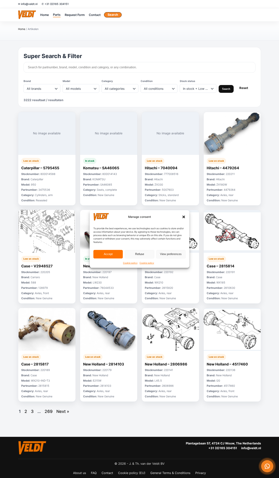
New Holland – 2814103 (103, 364)
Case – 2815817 (35, 364)
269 (49, 411)
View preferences (171, 254)
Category (107, 81)
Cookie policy (130, 262)
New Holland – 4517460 (227, 364)
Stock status (187, 81)
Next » (62, 411)
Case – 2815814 (220, 266)
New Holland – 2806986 (166, 364)
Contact (95, 15)
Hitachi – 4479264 (223, 168)
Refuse (139, 254)
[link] (47, 159)
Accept (108, 254)
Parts (57, 14)
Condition (147, 81)
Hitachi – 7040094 (161, 168)
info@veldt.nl (251, 448)
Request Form (75, 15)
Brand (27, 81)
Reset (243, 88)
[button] (184, 217)
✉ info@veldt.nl (27, 4)
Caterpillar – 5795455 (40, 168)
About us (79, 473)
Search (113, 15)
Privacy (200, 473)
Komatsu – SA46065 (101, 168)
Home (44, 15)
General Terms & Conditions (170, 473)
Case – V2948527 (37, 266)
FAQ (94, 473)
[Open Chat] (267, 466)
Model (66, 81)
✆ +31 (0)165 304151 (55, 4)
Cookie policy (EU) (131, 473)
